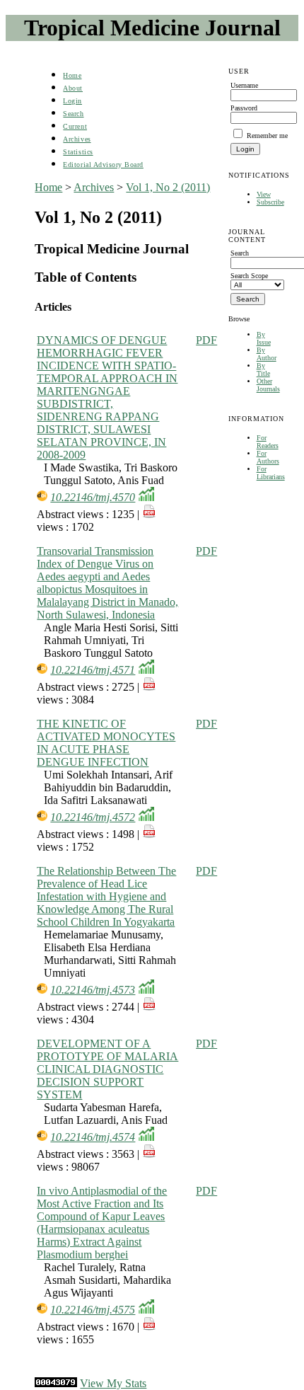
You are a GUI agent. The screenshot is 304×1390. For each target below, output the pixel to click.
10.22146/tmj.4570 (92, 497)
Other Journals (268, 385)
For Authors (268, 457)
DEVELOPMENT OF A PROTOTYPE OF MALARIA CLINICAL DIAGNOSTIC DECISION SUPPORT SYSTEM (107, 1069)
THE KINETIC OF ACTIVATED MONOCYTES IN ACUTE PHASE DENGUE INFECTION (106, 743)
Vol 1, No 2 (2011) (168, 187)
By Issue (264, 338)
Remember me (267, 135)
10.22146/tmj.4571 (92, 670)
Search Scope (249, 276)
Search (73, 113)
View (264, 194)
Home (72, 75)
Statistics (78, 152)
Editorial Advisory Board (103, 164)
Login (72, 101)
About (73, 88)
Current (75, 126)
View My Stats (113, 1383)
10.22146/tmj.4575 (92, 1310)
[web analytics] (56, 1383)
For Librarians (271, 473)
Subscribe (270, 202)
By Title (263, 369)
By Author (266, 354)
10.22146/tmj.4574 (92, 1137)
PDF (206, 340)
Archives (76, 139)
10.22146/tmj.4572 (92, 817)
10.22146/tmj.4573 (92, 990)
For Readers (268, 441)
